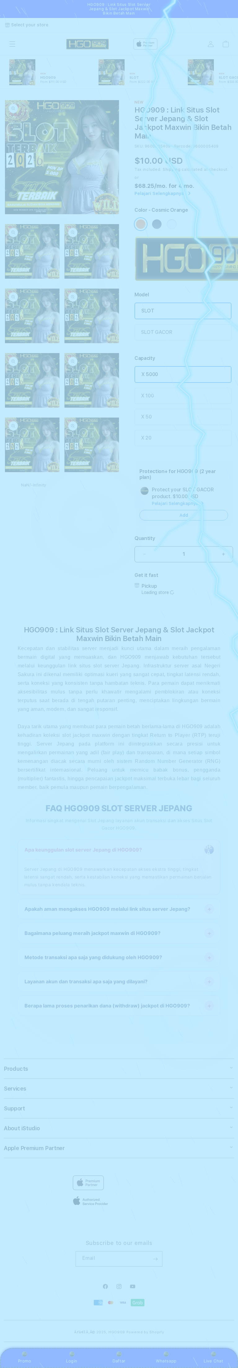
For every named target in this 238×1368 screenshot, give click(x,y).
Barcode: (183, 146)
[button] (12, 44)
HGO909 (116, 1332)
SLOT (147, 311)
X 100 (147, 396)
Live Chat (213, 1360)
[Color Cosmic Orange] (140, 224)
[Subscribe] (155, 1259)
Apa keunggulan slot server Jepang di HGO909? (83, 850)
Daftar (119, 1360)
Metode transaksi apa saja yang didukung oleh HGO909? (93, 957)
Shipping (172, 169)
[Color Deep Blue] (157, 224)
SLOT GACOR (156, 332)
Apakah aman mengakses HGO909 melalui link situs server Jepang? (107, 909)
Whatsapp (166, 1360)
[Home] (87, 44)
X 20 (146, 438)
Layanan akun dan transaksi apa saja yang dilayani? (86, 981)
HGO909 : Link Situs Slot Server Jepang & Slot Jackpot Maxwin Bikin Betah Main (119, 8)
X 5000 (149, 374)
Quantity (144, 538)
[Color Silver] (172, 224)
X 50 (146, 417)
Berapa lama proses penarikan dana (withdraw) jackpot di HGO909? (107, 1006)
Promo (24, 1360)
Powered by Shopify (145, 1332)
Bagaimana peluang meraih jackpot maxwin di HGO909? (92, 933)
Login (71, 1360)
